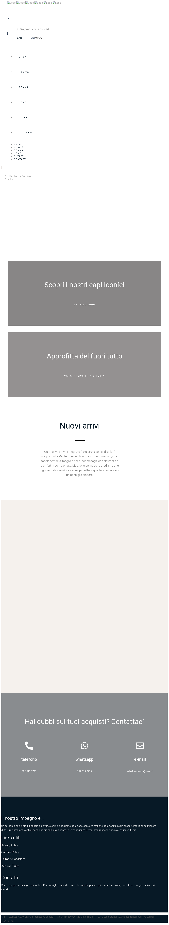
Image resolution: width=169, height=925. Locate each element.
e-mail (140, 759)
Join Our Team (10, 865)
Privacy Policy (9, 845)
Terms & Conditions (13, 859)
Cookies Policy (10, 852)
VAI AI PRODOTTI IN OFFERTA (84, 376)
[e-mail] (140, 745)
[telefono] (29, 745)
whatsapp (85, 759)
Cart (21, 38)
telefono (29, 759)
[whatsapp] (84, 745)
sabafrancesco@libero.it (137, 916)
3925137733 (8, 920)
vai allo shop (84, 304)
